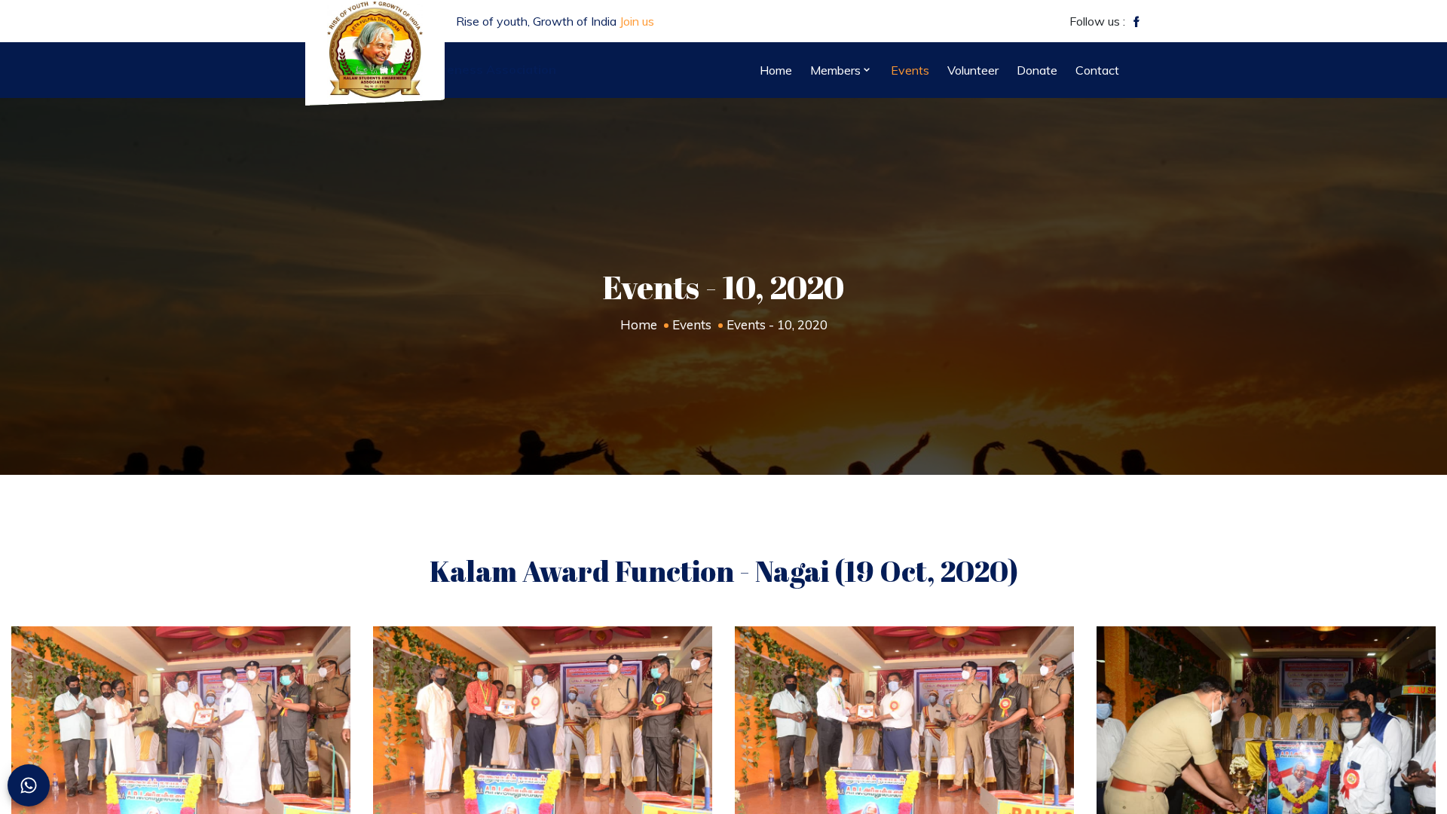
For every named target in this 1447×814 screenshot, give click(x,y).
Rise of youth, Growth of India (555, 21)
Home (638, 324)
